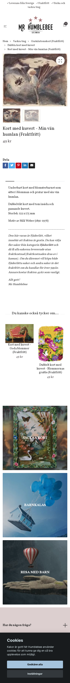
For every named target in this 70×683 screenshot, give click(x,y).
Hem (5, 64)
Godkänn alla (35, 664)
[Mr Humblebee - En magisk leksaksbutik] (33, 37)
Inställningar (35, 673)
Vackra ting (19, 64)
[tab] (9, 202)
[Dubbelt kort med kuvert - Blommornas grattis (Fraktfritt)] (50, 367)
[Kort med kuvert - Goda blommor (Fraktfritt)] (19, 356)
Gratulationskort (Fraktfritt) (47, 64)
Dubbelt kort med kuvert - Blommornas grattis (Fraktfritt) (50, 392)
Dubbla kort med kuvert (21, 68)
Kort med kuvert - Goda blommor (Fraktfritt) (19, 372)
